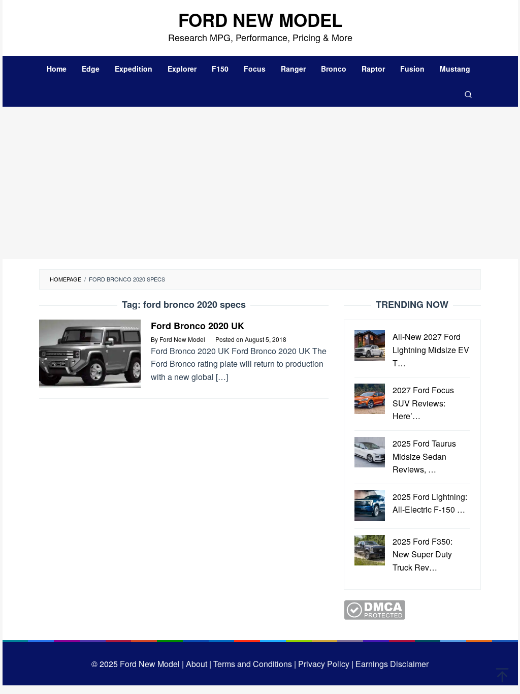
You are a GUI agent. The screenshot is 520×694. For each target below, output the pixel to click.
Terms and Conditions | (253, 664)
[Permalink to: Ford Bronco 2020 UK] (90, 353)
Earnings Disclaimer (391, 664)
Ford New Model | (152, 664)
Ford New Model (260, 20)
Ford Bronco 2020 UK (197, 325)
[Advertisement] (260, 183)
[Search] (468, 94)
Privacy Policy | (324, 664)
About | (198, 664)
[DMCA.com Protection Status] (374, 608)
